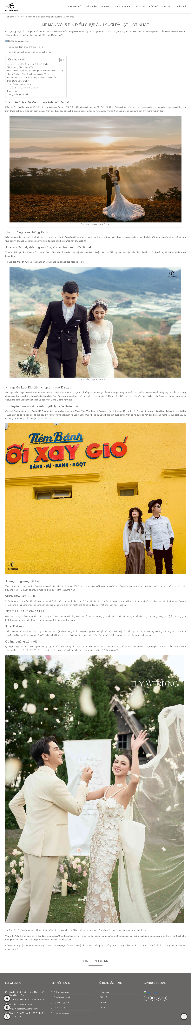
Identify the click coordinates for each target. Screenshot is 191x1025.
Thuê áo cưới (59, 1007)
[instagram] (164, 998)
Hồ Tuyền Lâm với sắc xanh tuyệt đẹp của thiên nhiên (31, 77)
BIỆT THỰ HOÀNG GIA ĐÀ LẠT (24, 87)
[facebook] (150, 992)
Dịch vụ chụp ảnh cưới (64, 1002)
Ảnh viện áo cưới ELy (84, 945)
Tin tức (167, 6)
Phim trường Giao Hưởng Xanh (21, 67)
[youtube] (152, 998)
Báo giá (153, 6)
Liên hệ (181, 6)
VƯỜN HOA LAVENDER (20, 84)
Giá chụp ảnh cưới (62, 997)
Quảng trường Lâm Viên (18, 94)
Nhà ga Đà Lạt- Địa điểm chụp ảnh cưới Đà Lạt (28, 74)
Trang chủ (74, 6)
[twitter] (158, 998)
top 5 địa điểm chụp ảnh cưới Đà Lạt (168, 31)
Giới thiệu (91, 6)
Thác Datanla (13, 91)
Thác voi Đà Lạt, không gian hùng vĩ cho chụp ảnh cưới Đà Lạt (35, 70)
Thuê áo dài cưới (61, 1013)
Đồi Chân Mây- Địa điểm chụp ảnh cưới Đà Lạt (28, 64)
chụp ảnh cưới (50, 107)
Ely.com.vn (46, 945)
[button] (60, 60)
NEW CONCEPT (123, 6)
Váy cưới (140, 6)
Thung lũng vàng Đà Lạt (18, 81)
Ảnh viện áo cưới (61, 992)
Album (105, 6)
